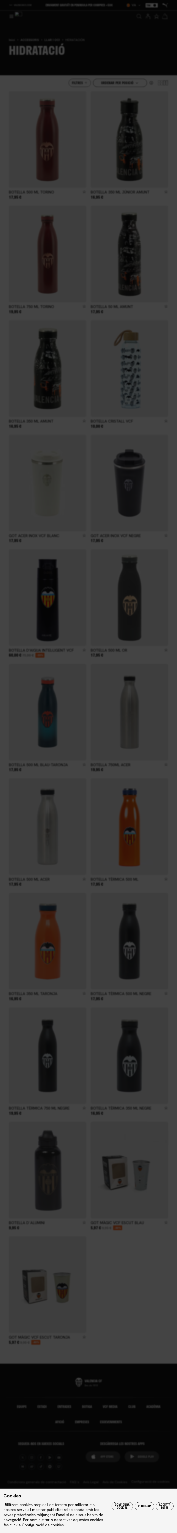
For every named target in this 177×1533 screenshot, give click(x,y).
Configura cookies (122, 1506)
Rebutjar (144, 1506)
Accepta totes (164, 1506)
